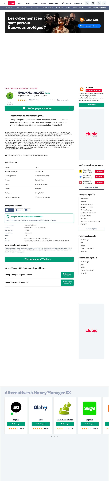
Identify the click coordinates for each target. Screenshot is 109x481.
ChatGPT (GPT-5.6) (87, 207)
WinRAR (83, 201)
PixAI (82, 242)
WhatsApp (84, 218)
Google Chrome (86, 215)
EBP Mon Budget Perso (65, 420)
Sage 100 (89, 420)
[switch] (98, 3)
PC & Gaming (34, 7)
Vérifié (48, 93)
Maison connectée (78, 7)
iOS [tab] (28, 210)
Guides (35, 3)
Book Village (85, 240)
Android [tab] (20, 210)
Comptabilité (33, 88)
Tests (27, 3)
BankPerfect (64, 132)
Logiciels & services (21, 7)
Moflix (83, 245)
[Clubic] (11, 3)
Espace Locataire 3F (87, 248)
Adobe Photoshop (86, 204)
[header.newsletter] (93, 3)
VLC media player (86, 210)
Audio (68, 7)
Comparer (78, 3)
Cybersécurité (7, 7)
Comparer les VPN (91, 187)
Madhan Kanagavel (41, 184)
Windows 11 (84, 198)
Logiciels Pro (23, 88)
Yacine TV (84, 224)
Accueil (7, 88)
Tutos (43, 3)
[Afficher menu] (5, 3)
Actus (20, 3)
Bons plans (53, 3)
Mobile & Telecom (47, 7)
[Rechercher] (87, 3)
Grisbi (6, 134)
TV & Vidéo (59, 7)
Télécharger (66, 3)
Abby (40, 420)
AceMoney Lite (54, 132)
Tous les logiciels (91, 228)
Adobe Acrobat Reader (88, 213)
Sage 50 (16, 420)
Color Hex (84, 251)
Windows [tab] (10, 210)
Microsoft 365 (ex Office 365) (90, 221)
